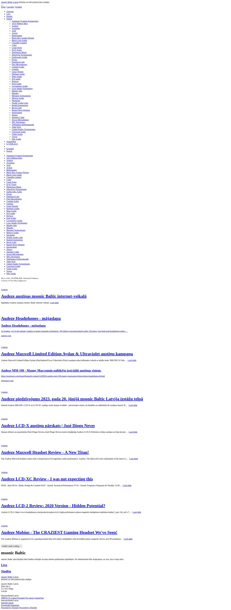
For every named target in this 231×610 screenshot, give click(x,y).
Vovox (14, 137)
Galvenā (10, 11)
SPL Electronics (18, 122)
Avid (14, 31)
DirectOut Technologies (22, 55)
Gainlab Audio (18, 67)
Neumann (16, 100)
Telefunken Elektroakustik (23, 125)
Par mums (29, 598)
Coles (14, 45)
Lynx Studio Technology (22, 88)
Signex (15, 115)
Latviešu (10, 7)
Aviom (15, 33)
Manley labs (17, 91)
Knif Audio (16, 84)
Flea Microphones (19, 64)
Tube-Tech (16, 127)
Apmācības (11, 141)
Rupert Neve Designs (21, 110)
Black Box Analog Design (23, 38)
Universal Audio (19, 132)
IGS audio (16, 79)
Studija (9, 16)
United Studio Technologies (23, 129)
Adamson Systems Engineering (25, 21)
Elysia (14, 60)
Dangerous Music (19, 52)
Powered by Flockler (10, 608)
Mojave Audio (18, 98)
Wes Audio (16, 139)
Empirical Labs (18, 62)
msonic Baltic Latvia (9, 2)
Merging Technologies (21, 96)
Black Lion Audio (19, 40)
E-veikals (13, 598)
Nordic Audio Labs (20, 103)
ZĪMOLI (5, 598)
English (18, 7)
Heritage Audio (18, 74)
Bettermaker (17, 35)
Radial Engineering (20, 105)
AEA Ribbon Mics (20, 23)
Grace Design (17, 72)
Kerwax (15, 81)
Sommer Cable (18, 117)
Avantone (16, 28)
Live (8, 14)
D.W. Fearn (17, 50)
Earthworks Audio (19, 57)
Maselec (15, 93)
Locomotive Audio (20, 86)
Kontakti (10, 149)
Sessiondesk (17, 112)
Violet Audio (17, 134)
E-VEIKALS (12, 144)
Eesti (3, 7)
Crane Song (17, 48)
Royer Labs (17, 108)
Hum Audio (17, 76)
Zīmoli (9, 19)
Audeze (15, 26)
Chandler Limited (19, 43)
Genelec (15, 69)
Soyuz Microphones (20, 120)
